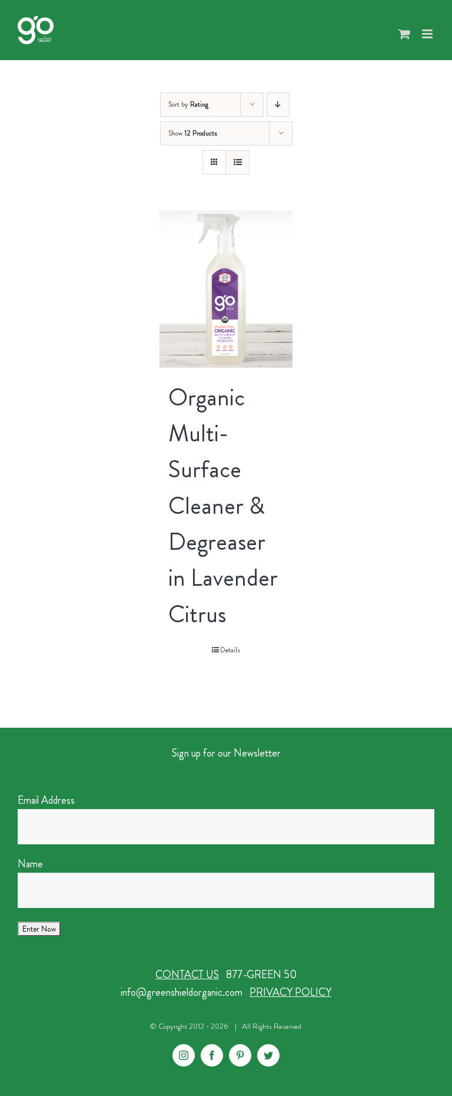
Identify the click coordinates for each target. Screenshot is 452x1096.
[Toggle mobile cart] (404, 34)
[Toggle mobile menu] (428, 34)
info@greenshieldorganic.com (181, 992)
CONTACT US (187, 974)
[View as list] (237, 162)
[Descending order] (278, 105)
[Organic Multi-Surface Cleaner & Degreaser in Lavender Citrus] (226, 289)
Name (30, 863)
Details (230, 650)
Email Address (46, 800)
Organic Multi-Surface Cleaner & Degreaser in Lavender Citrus (223, 506)
